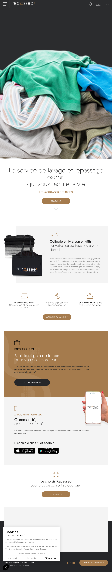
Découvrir (56, 201)
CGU (24, 562)
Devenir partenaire (32, 382)
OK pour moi (50, 558)
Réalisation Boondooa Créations (17, 566)
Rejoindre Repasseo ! (94, 563)
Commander (56, 494)
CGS (32, 562)
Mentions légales (12, 562)
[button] (5, 567)
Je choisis (31, 558)
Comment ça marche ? (57, 317)
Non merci (12, 558)
